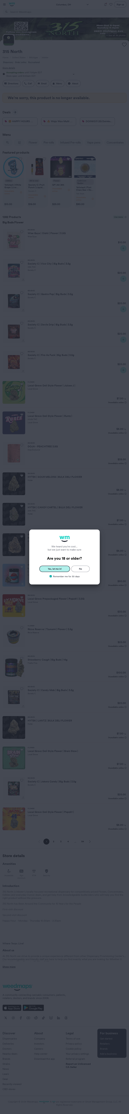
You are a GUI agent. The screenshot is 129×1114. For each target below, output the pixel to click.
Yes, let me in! (55, 568)
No (80, 568)
